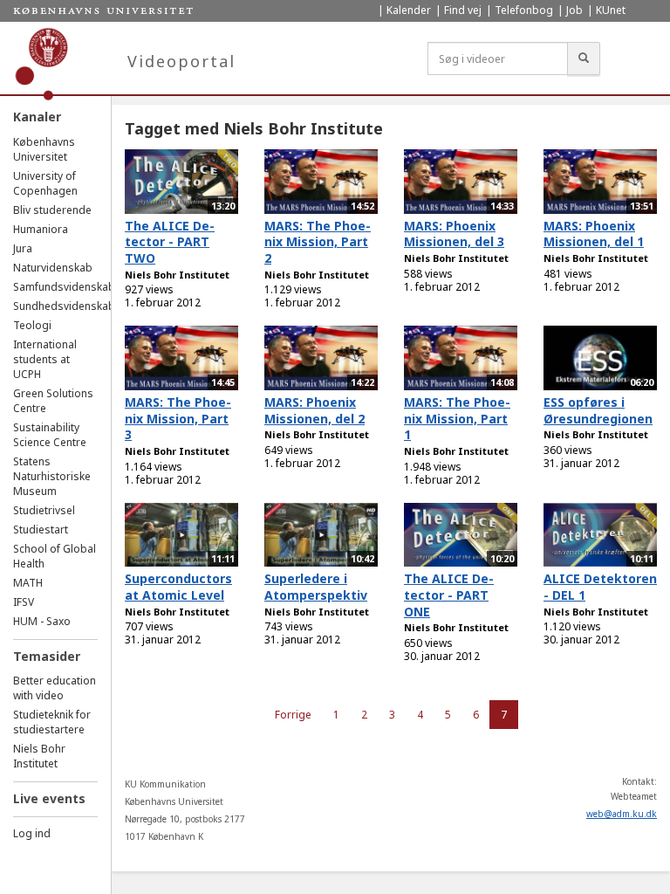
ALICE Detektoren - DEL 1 (600, 586)
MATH (28, 582)
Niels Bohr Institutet (39, 756)
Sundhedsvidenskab (64, 306)
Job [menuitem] (574, 10)
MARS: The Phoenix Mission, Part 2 (317, 241)
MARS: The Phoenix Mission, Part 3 (178, 418)
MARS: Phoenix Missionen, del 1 (594, 234)
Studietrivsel (44, 510)
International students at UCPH (45, 359)
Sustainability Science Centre (49, 435)
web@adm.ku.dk (621, 814)
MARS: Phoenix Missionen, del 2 (314, 410)
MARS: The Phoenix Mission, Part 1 (457, 418)
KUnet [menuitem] (611, 10)
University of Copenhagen (45, 183)
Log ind (32, 833)
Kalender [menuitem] (408, 10)
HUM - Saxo (42, 621)
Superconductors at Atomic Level (178, 586)
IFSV (23, 602)
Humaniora (40, 229)
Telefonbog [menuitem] (524, 10)
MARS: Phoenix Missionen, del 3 (454, 234)
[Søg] (583, 58)
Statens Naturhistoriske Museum (52, 476)
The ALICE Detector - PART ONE (449, 594)
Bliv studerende (52, 210)
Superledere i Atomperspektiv (315, 586)
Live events (49, 798)
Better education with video (54, 688)
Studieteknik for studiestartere (52, 722)
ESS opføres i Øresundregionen (598, 410)
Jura (22, 248)
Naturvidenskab (52, 267)
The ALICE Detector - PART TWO (170, 241)
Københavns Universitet (44, 149)
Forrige (293, 714)
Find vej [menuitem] (463, 10)
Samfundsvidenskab (64, 286)
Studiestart (40, 529)
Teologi (32, 325)
